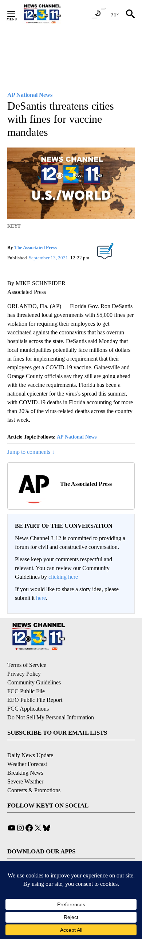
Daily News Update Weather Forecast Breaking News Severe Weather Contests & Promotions (33, 772)
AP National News (76, 437)
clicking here (63, 577)
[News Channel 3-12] (51, 14)
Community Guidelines (34, 682)
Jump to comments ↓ (31, 452)
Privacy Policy (24, 674)
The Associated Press (35, 247)
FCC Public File (26, 691)
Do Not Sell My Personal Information (50, 717)
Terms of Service (26, 665)
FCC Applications (28, 709)
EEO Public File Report (34, 700)
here (41, 598)
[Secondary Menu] (16, 14)
